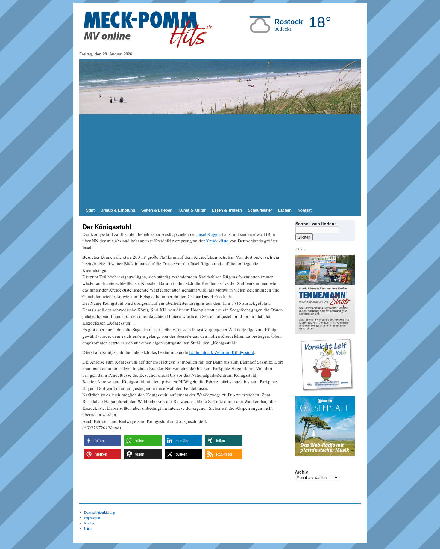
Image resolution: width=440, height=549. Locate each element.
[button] (102, 440)
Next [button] (348, 365)
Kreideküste (218, 241)
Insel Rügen (208, 234)
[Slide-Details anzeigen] (327, 365)
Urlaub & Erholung (118, 210)
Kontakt (305, 210)
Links (88, 528)
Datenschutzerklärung (99, 512)
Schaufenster (260, 210)
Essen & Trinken (227, 210)
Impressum (92, 517)
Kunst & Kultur (192, 210)
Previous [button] (302, 365)
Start (90, 210)
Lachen (285, 210)
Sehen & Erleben (156, 210)
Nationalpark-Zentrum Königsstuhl (221, 352)
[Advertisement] (220, 159)
